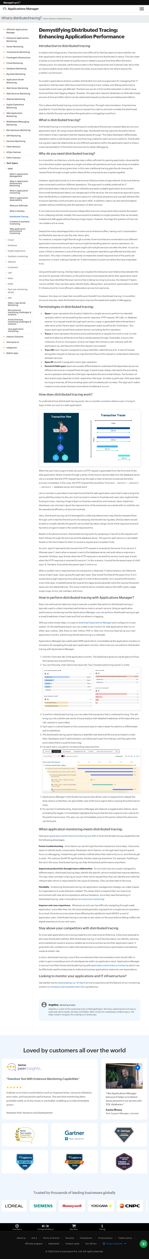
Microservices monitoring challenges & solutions (19, 312)
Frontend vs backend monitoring (19, 223)
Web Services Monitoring (18, 93)
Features (52, 19)
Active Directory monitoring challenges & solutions (19, 322)
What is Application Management (19, 175)
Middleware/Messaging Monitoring (17, 123)
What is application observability (19, 199)
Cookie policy (125, 1238)
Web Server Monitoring (17, 88)
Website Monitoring (15, 99)
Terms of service (51, 1238)
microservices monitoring (90, 899)
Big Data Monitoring (15, 74)
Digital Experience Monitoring (15, 106)
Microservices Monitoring (18, 130)
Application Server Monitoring (15, 81)
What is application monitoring (19, 192)
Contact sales (72, 1244)
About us (21, 1238)
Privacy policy (105, 1238)
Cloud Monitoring (14, 63)
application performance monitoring (110, 965)
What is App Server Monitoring (17, 304)
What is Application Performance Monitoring (19, 183)
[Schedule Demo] (144, 1244)
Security (69, 1238)
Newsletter (54, 1244)
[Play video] (137, 1067)
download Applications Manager (95, 622)
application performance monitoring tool (70, 836)
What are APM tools (19, 206)
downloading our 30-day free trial (75, 983)
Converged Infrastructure (18, 57)
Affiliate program (34, 1244)
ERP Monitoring (13, 136)
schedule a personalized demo (65, 987)
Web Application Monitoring (14, 114)
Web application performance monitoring (17, 231)
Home (45, 19)
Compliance (86, 1238)
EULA (34, 1238)
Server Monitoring (14, 46)
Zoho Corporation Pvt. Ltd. (68, 1251)
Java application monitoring (15, 330)
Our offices (91, 1244)
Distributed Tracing (19, 217)
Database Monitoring (16, 68)
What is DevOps (17, 211)
